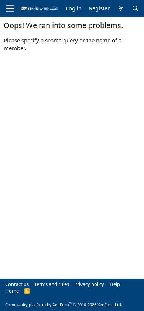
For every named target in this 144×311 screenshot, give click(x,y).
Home (12, 290)
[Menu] (10, 8)
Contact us (17, 284)
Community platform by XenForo (63, 304)
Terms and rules (51, 284)
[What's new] (120, 8)
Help (115, 284)
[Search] (135, 8)
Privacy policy (89, 284)
